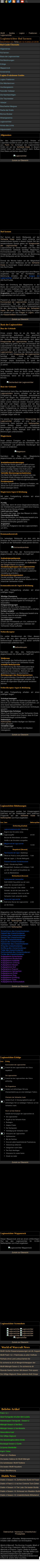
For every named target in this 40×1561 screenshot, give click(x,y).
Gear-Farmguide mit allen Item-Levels (15, 1416)
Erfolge (3, 64)
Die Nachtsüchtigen (8, 94)
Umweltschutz (30, 1531)
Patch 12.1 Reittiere (8, 1455)
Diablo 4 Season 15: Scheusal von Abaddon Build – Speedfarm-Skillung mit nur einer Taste (20, 1492)
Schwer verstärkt (7, 611)
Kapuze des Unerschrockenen (13, 941)
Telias (16, 41)
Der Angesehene (10, 1086)
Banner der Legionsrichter (12, 899)
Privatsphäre (20, 1534)
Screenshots (5, 71)
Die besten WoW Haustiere (11, 1466)
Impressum (19, 1531)
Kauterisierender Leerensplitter (14, 879)
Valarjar (3, 102)
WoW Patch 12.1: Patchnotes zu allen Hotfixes (18, 1355)
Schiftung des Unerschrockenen (13, 948)
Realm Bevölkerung (8, 1470)
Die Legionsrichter (11, 1075)
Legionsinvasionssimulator (12, 829)
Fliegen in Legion (26, 312)
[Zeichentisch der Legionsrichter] (20, 382)
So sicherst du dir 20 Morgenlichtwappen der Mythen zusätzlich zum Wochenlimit (17, 1363)
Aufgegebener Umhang (10, 962)
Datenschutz (8, 1531)
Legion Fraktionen (7, 79)
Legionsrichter (6, 35)
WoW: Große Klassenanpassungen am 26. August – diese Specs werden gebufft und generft (20, 1352)
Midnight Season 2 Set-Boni (11, 1424)
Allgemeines (5, 48)
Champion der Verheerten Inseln (15, 1097)
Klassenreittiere (9, 314)
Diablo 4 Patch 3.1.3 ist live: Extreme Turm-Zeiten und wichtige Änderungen (19, 1484)
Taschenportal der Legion (12, 853)
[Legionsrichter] (20, 155)
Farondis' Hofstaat (7, 91)
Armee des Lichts (7, 125)
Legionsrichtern (7, 352)
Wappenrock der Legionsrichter (14, 843)
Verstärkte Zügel (7, 725)
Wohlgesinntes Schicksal (11, 711)
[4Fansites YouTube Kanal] (22, 1)
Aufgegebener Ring (8, 975)
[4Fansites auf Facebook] (18, 1)
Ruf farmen (4, 52)
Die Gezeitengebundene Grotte (12, 1440)
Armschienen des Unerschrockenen (15, 931)
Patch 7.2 (9, 145)
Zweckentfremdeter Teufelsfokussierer (16, 861)
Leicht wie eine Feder (9, 511)
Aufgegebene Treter (9, 979)
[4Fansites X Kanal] (10, 1)
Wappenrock (5, 68)
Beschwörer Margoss (8, 106)
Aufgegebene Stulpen (9, 964)
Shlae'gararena (6, 117)
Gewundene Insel (7, 1432)
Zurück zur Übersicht (20, 160)
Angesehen (5, 293)
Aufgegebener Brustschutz (11, 958)
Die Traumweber (6, 98)
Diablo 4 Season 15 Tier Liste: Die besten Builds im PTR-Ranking (19, 1488)
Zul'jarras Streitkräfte (8, 1447)
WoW (2, 33)
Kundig (4, 502)
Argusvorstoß (5, 129)
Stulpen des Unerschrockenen (13, 937)
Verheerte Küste (23, 147)
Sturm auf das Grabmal (12, 1111)
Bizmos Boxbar (6, 114)
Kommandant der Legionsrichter (14, 302)
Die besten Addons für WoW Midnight (15, 1459)
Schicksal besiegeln (9, 698)
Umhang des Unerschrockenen (13, 935)
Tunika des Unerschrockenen (12, 954)
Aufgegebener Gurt (8, 967)
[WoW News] (13, 1)
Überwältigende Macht (10, 515)
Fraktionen (33, 33)
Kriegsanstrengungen (9, 604)
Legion (22, 33)
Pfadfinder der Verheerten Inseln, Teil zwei (20, 309)
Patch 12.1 (4, 1413)
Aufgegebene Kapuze (9, 969)
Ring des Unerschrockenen (11, 946)
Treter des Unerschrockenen (12, 950)
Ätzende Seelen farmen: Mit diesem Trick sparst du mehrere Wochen (19, 1371)
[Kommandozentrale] (20, 547)
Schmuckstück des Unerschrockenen (15, 952)
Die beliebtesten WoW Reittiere (12, 1463)
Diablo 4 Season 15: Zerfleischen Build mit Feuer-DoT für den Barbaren (19, 1480)
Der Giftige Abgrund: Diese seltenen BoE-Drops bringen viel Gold (19, 1375)
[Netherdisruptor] (20, 647)
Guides (12, 33)
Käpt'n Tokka (5, 1451)
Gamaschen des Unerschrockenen (14, 943)
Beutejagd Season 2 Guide (11, 1443)
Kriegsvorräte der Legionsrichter (14, 341)
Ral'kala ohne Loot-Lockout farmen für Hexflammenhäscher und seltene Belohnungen (18, 1359)
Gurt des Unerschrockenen (11, 939)
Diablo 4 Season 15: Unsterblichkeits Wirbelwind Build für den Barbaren (19, 1496)
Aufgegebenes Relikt (9, 973)
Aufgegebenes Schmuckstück (12, 981)
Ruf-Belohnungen (7, 60)
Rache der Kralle (7, 110)
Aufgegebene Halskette (10, 960)
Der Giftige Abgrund (8, 1436)
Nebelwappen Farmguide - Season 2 (14, 1420)
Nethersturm (6, 719)
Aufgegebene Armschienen (11, 956)
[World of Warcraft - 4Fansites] (6, 1)
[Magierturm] (20, 451)
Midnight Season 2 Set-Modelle (12, 1428)
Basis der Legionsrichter (9, 56)
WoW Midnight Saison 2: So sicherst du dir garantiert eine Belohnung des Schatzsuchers (18, 1367)
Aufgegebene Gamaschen (11, 971)
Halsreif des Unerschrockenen (13, 933)
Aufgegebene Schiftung (10, 977)
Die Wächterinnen (7, 83)
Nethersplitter (34, 423)
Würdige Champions (9, 596)
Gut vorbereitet (6, 619)
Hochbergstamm (6, 87)
